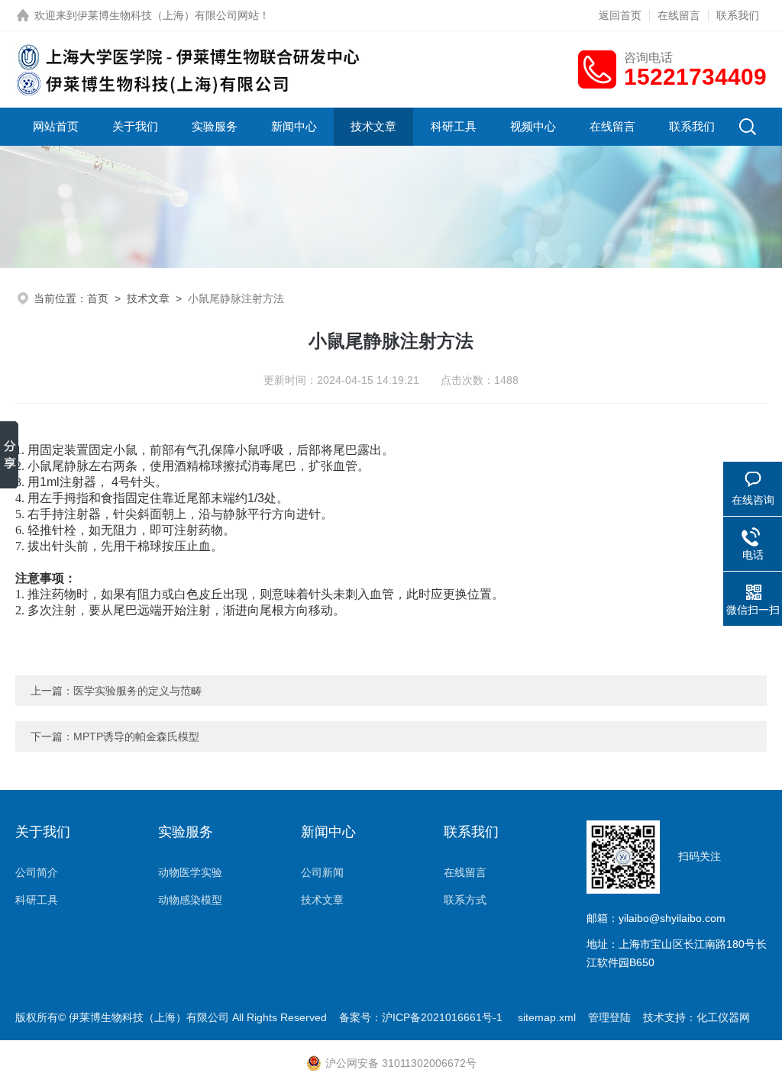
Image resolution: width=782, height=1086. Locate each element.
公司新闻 (322, 872)
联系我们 (737, 15)
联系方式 (465, 900)
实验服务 (215, 126)
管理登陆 (609, 1017)
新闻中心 (294, 126)
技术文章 (373, 126)
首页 (97, 298)
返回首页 (620, 15)
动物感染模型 (190, 900)
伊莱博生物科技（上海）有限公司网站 (168, 15)
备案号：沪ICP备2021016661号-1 (422, 1017)
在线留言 (679, 15)
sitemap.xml (547, 1017)
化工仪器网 (723, 1017)
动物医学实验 (190, 872)
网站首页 (56, 126)
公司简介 (36, 872)
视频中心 (533, 126)
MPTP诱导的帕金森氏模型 (136, 736)
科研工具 (454, 126)
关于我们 (135, 126)
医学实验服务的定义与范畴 (137, 691)
